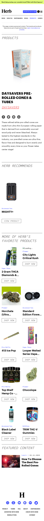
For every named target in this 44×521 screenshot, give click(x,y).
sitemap (32, 515)
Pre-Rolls (6, 347)
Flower (25, 251)
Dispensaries (18, 18)
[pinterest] (13, 117)
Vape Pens (6, 268)
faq (19, 509)
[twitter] (8, 117)
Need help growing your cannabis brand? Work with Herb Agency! (22, 2)
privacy (5, 509)
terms (13, 509)
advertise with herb (29, 11)
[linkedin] (19, 117)
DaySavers (10, 107)
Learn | (25, 455)
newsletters (12, 515)
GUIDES (40, 18)
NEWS (3, 18)
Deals (26, 18)
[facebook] (3, 117)
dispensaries (35, 509)
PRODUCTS (33, 18)
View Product (11, 221)
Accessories (7, 208)
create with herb (32, 512)
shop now (9, 280)
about (25, 509)
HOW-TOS (9, 18)
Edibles (26, 426)
